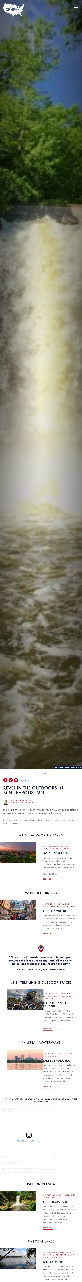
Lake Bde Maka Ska (56, 1060)
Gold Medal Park (55, 853)
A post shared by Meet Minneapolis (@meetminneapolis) (24, 1169)
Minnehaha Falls (55, 1202)
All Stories (41, 774)
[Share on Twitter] (11, 780)
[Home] (14, 9)
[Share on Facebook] (5, 780)
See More (48, 879)
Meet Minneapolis (30, 802)
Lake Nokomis (53, 1262)
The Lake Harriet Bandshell (54, 1004)
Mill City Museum (55, 911)
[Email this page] (16, 780)
